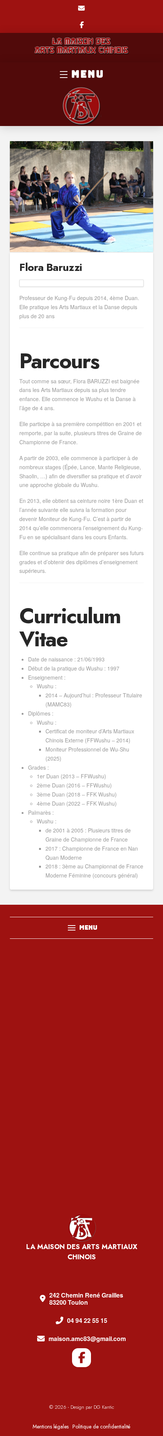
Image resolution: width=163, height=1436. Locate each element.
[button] (81, 74)
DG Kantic (104, 1407)
